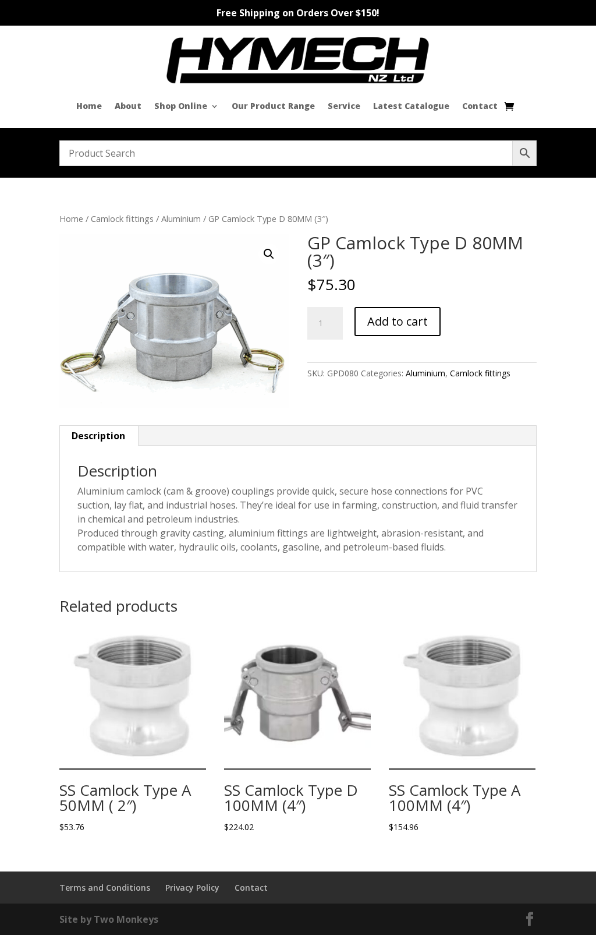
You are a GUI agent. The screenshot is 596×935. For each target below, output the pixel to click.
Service (344, 105)
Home (89, 105)
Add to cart (397, 321)
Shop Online (180, 105)
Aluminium (181, 218)
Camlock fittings (122, 218)
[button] (268, 254)
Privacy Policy (192, 887)
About (128, 105)
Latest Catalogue (411, 105)
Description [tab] (98, 435)
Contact (480, 105)
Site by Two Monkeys (108, 919)
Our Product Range (273, 105)
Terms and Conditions (104, 887)
